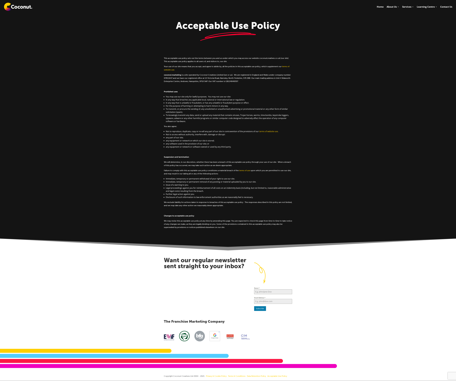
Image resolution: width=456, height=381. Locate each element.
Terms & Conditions (236, 376)
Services (406, 7)
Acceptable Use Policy (277, 376)
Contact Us (446, 7)
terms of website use (268, 131)
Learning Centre (426, 7)
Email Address (259, 298)
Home (380, 7)
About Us (392, 7)
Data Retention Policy (256, 376)
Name (257, 288)
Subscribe (260, 308)
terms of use (244, 170)
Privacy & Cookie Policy (216, 376)
